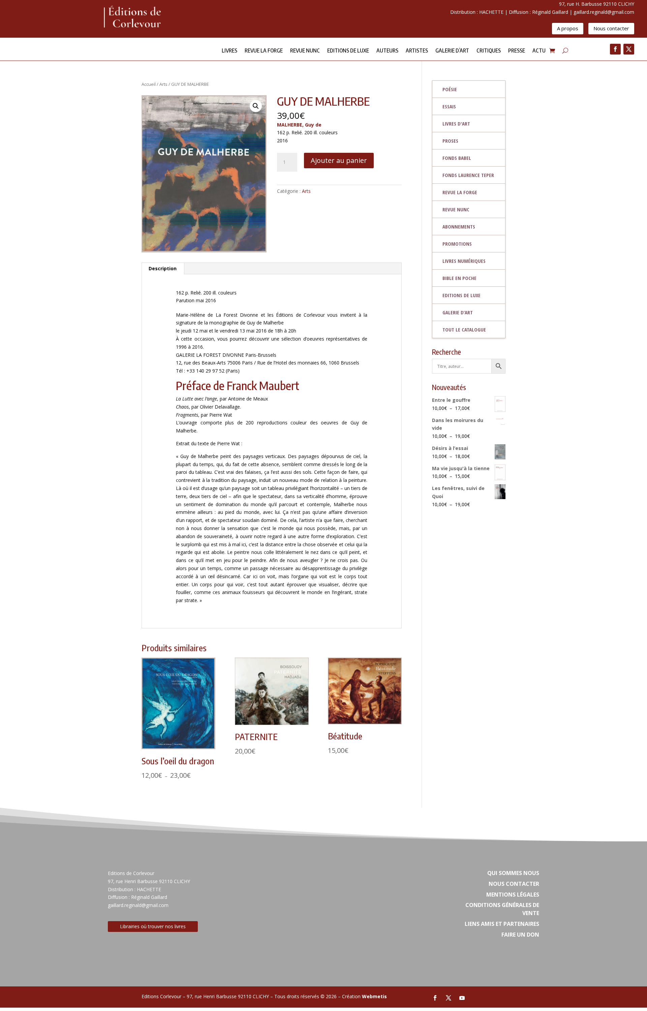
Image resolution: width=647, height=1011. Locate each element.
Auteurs (387, 51)
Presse (516, 51)
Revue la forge (264, 51)
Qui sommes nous (513, 873)
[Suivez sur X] (628, 49)
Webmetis (374, 996)
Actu (539, 51)
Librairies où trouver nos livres (153, 926)
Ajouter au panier (339, 160)
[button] (256, 106)
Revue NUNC (305, 51)
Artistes (417, 51)
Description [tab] (163, 268)
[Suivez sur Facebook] (615, 49)
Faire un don (520, 934)
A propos (567, 28)
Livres (229, 51)
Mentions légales (512, 894)
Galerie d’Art (452, 51)
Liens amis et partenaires (502, 924)
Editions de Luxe (348, 51)
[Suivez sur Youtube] (462, 997)
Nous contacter (611, 28)
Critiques (488, 51)
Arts (163, 84)
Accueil (149, 84)
